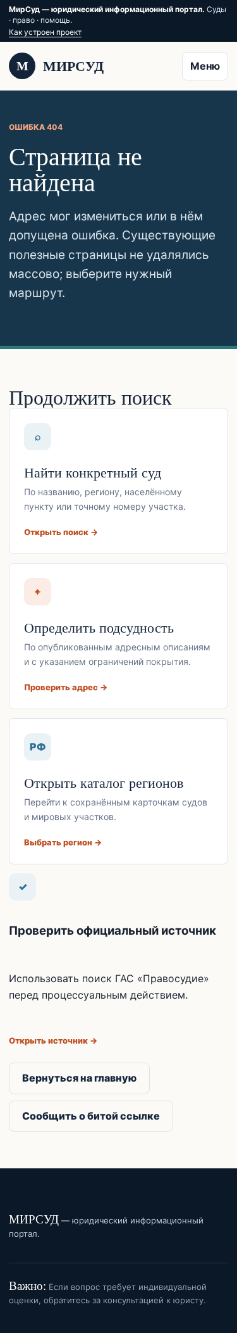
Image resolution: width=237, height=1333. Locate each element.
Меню (205, 66)
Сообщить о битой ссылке (91, 1115)
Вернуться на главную (79, 1077)
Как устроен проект (45, 32)
